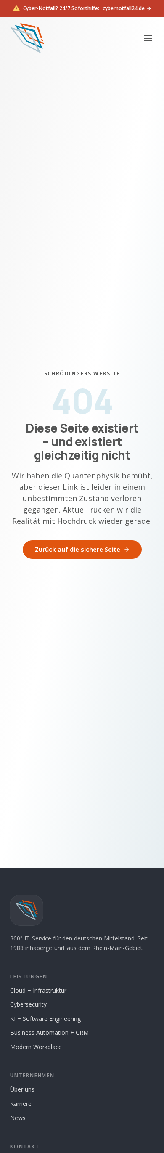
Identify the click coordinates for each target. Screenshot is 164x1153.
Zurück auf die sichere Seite (77, 549)
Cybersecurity (28, 1004)
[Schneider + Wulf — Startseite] (27, 38)
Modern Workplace (36, 1047)
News (18, 1118)
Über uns (22, 1089)
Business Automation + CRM (49, 1032)
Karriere (21, 1104)
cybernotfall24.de (124, 8)
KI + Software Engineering (45, 1019)
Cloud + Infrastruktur (38, 990)
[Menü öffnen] (148, 38)
